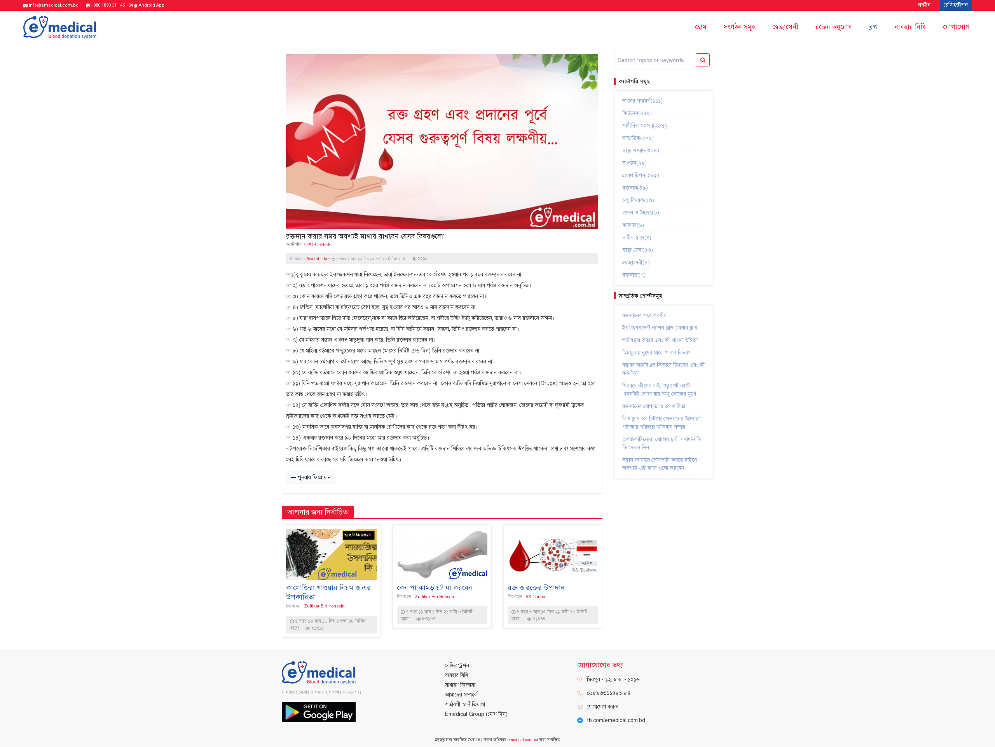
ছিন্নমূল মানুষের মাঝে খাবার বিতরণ (656, 352)
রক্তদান (325, 244)
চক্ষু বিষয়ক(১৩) (638, 200)
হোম (701, 27)
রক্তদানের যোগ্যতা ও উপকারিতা (653, 406)
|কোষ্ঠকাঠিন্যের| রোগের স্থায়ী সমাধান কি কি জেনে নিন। (662, 443)
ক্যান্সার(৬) (633, 225)
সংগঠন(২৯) (634, 163)
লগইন (924, 5)
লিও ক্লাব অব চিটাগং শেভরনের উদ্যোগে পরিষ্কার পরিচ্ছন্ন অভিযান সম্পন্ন (661, 422)
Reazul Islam (319, 259)
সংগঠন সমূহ (739, 27)
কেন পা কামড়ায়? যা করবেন (434, 587)
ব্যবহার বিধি (910, 27)
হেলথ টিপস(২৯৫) (640, 175)
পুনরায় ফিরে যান (313, 477)
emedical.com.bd (523, 739)
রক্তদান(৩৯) (635, 188)
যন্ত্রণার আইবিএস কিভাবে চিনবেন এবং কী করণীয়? (663, 369)
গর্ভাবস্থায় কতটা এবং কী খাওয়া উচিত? (660, 340)
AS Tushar (536, 596)
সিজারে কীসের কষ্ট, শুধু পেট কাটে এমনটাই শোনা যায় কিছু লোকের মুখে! (660, 389)
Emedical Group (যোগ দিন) (476, 714)
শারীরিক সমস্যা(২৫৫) (644, 125)
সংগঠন (310, 244)
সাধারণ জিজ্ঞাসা (460, 685)
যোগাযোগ (956, 27)
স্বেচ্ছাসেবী (785, 27)
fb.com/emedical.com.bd (616, 720)
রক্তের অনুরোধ (833, 27)
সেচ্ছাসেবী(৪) (636, 262)
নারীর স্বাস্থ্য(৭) (636, 237)
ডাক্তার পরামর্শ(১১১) (642, 101)
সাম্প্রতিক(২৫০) (638, 138)
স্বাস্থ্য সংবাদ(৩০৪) (640, 150)
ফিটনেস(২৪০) (637, 113)
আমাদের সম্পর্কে (461, 694)
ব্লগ (873, 27)
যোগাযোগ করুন (602, 706)
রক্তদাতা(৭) (634, 275)
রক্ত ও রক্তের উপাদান (536, 587)
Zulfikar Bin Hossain (324, 606)
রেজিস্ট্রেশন (457, 665)
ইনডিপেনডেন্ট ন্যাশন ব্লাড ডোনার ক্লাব (659, 328)
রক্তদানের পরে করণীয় (644, 315)
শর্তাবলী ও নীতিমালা (465, 704)
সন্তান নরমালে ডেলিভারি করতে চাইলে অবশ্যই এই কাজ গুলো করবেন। (659, 464)
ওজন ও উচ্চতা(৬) (640, 212)
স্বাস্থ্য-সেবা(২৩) (637, 250)
